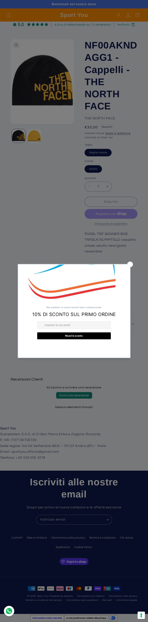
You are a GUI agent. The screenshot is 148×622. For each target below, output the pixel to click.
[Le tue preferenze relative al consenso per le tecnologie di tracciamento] (141, 615)
